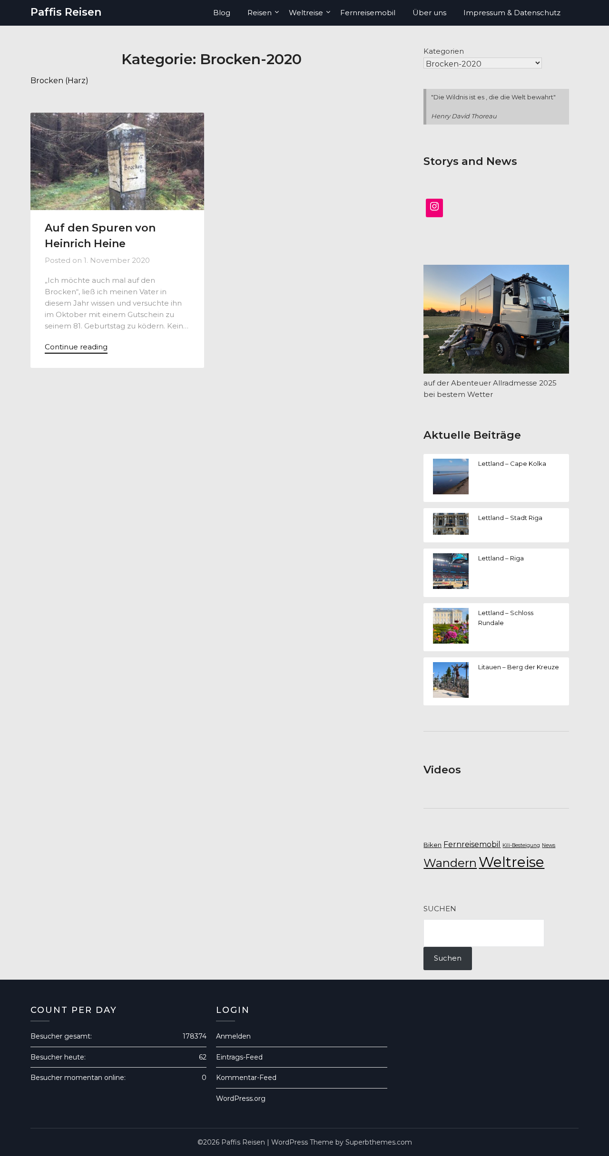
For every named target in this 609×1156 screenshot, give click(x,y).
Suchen (439, 908)
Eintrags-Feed (239, 1057)
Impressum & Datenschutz (511, 12)
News (548, 845)
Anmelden (233, 1036)
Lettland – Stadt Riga (510, 517)
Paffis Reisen (65, 12)
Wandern (450, 863)
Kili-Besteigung (521, 845)
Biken (432, 844)
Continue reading (76, 346)
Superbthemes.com (378, 1142)
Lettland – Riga (501, 558)
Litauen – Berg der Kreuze (518, 667)
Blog (221, 12)
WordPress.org (240, 1098)
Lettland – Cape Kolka (512, 463)
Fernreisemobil (367, 12)
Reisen (259, 12)
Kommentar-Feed (246, 1077)
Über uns (429, 12)
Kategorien (443, 51)
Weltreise (306, 12)
